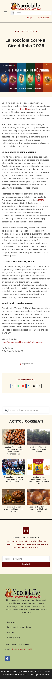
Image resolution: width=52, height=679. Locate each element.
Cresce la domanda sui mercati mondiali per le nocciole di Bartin (13, 479)
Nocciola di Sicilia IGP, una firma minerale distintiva (38, 449)
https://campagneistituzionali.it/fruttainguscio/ (22, 342)
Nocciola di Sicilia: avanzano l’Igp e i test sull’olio (13, 509)
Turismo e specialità (27, 31)
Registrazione (43, 17)
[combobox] (26, 410)
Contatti (10, 632)
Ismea (30, 363)
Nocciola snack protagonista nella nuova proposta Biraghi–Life (38, 480)
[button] (12, 386)
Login (29, 17)
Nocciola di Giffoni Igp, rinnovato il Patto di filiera (38, 509)
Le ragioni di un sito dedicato (20, 627)
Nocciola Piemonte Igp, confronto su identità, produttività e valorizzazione (13, 450)
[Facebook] (7, 658)
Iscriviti (26, 564)
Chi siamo (11, 622)
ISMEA (41, 200)
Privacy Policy (13, 637)
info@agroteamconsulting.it (23, 649)
